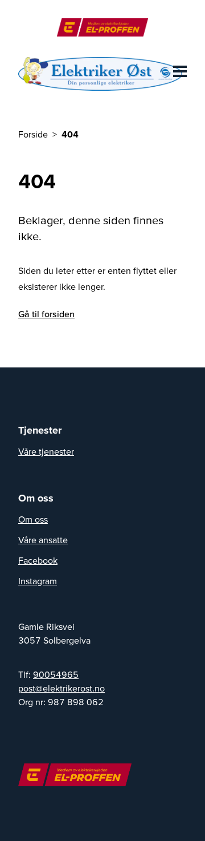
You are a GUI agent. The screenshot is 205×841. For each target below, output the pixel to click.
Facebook (38, 560)
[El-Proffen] (102, 27)
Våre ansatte (43, 540)
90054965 (56, 674)
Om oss (33, 519)
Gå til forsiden (46, 314)
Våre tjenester (46, 451)
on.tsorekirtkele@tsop (61, 688)
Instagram (37, 581)
